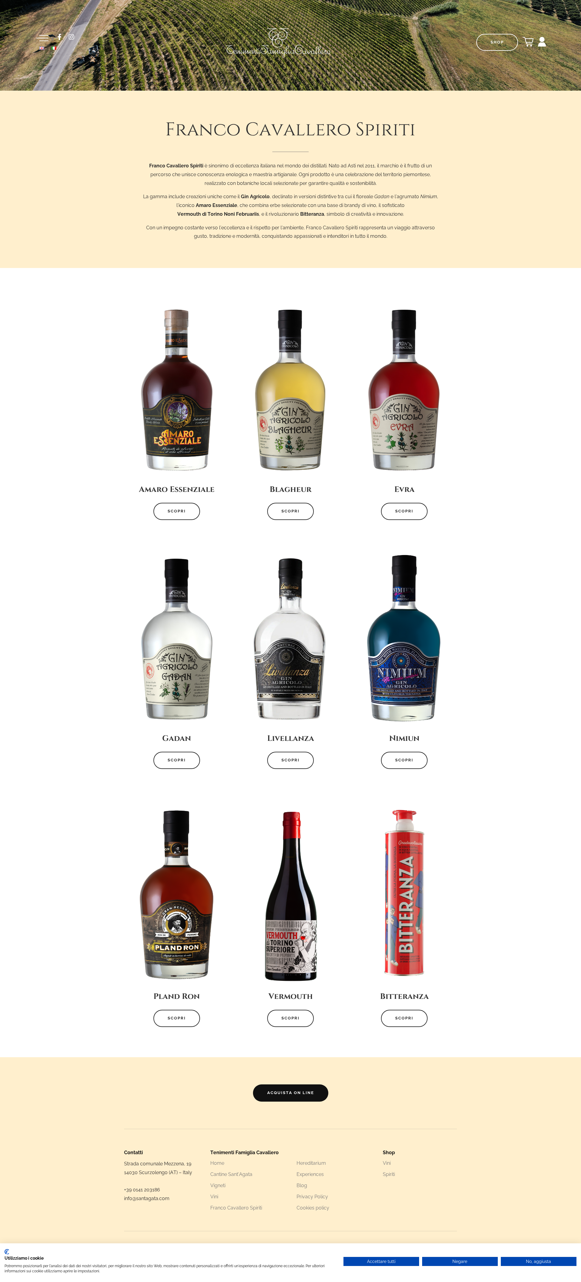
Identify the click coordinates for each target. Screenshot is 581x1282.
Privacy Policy (312, 1197)
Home (217, 1163)
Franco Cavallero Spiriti (236, 1208)
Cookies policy (313, 1208)
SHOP (497, 42)
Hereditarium (311, 1163)
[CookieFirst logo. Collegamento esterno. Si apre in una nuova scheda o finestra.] (7, 1252)
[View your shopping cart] (528, 44)
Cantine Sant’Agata (231, 1174)
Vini (214, 1197)
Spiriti (389, 1174)
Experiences (310, 1174)
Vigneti (217, 1185)
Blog (302, 1185)
